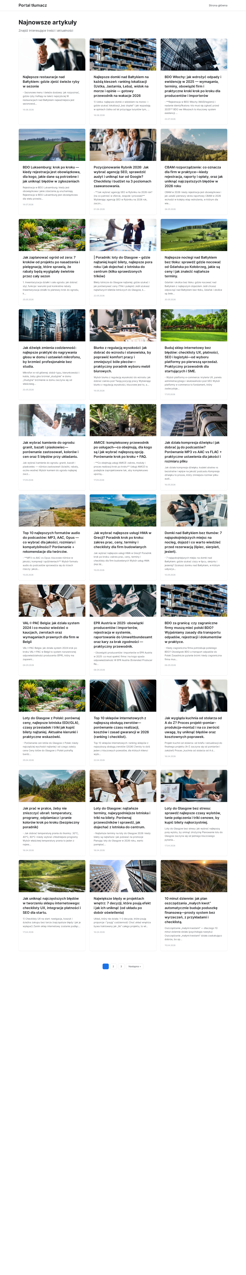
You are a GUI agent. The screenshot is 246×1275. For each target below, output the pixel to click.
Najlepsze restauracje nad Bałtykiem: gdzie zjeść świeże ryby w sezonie (51, 81)
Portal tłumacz (33, 5)
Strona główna (218, 5)
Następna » (135, 966)
